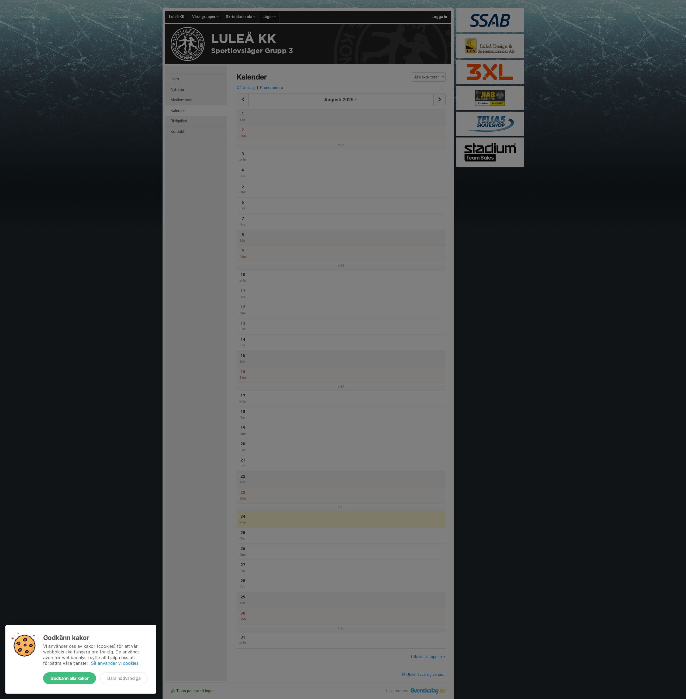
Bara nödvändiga (123, 678)
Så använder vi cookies (115, 663)
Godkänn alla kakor (69, 678)
